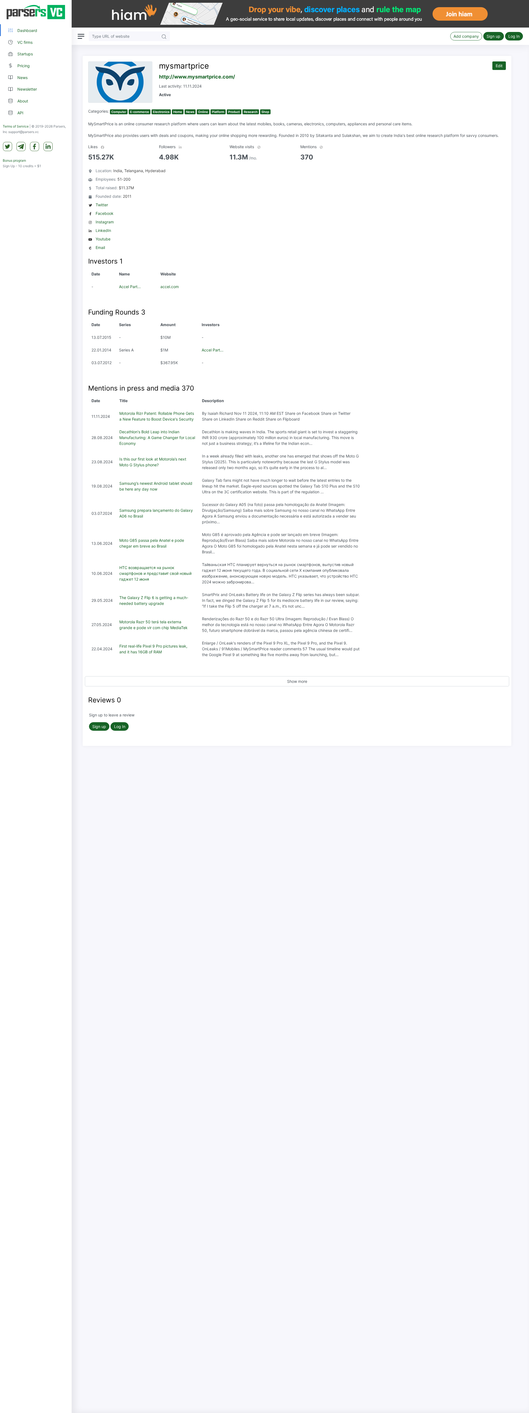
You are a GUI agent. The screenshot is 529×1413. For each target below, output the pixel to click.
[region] (36, 706)
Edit (499, 65)
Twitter (102, 204)
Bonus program (14, 161)
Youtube (103, 239)
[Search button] (164, 36)
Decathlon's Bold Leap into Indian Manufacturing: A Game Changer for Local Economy (157, 437)
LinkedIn (103, 230)
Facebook (105, 213)
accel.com (169, 286)
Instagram (105, 222)
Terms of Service (16, 126)
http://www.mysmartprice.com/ (197, 77)
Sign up (493, 36)
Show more (297, 681)
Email (100, 247)
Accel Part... (130, 286)
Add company (466, 36)
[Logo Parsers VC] (36, 12)
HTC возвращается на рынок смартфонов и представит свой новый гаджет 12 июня (155, 573)
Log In (514, 36)
